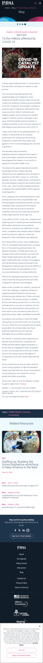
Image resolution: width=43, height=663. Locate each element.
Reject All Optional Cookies (21, 655)
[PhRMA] (8, 3)
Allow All (21, 650)
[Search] (35, 3)
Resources (21, 568)
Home (7, 8)
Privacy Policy (21, 583)
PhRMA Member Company (19, 412)
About (21, 554)
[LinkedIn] (22, 24)
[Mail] (25, 24)
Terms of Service (21, 587)
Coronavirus (14, 415)
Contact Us (21, 578)
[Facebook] (17, 24)
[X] (20, 24)
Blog (13, 8)
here (24, 384)
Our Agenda (21, 559)
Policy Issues (21, 563)
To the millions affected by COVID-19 (28, 8)
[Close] (39, 626)
